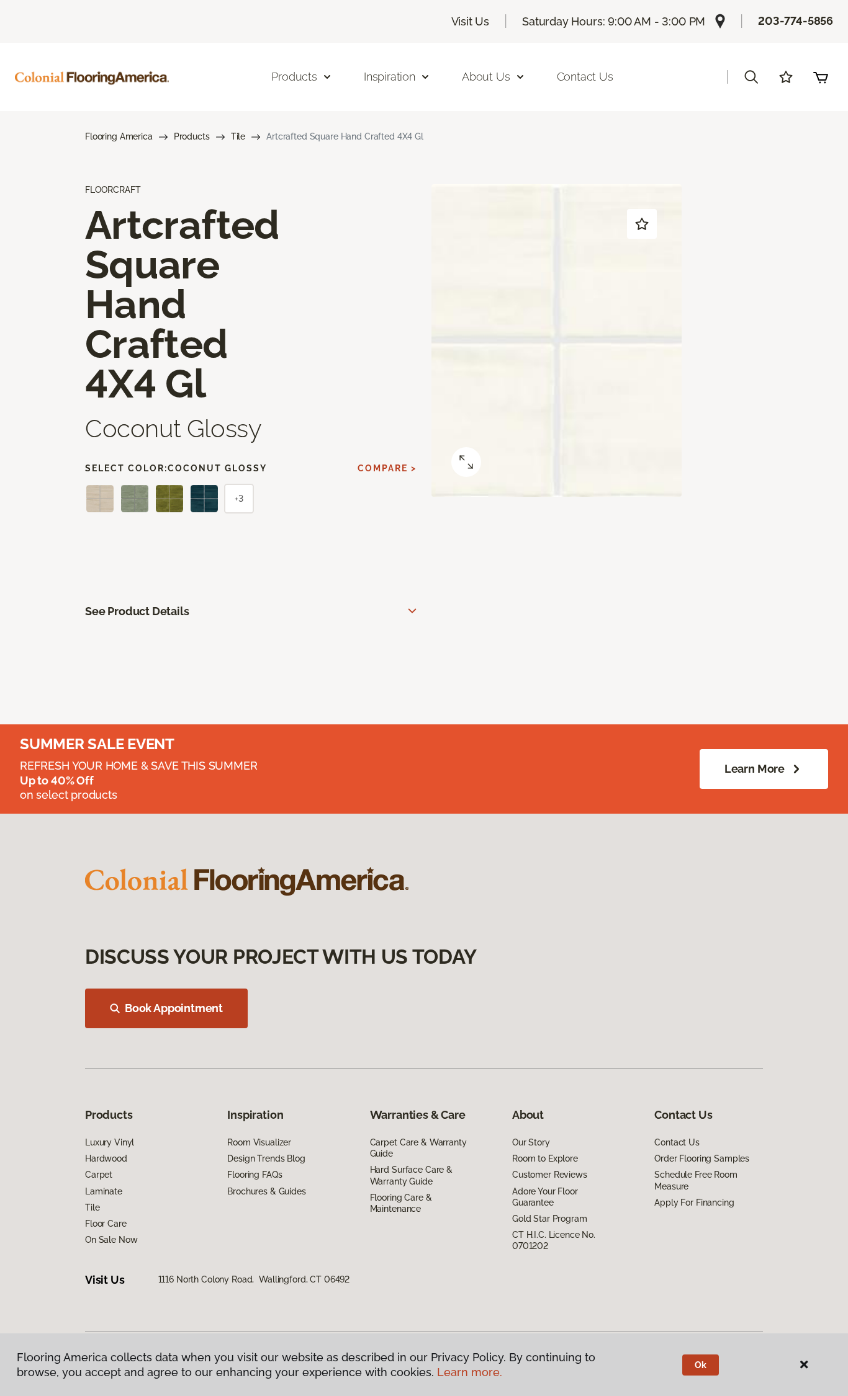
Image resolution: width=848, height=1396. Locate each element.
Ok (700, 1365)
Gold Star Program (549, 1219)
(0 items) (820, 76)
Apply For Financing (694, 1202)
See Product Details (137, 611)
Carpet (98, 1175)
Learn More (754, 768)
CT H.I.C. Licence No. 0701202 (553, 1240)
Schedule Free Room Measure (695, 1180)
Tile (238, 136)
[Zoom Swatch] (466, 462)
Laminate (103, 1191)
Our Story (531, 1142)
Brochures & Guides (266, 1191)
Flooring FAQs (254, 1175)
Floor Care (106, 1224)
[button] (751, 76)
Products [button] (294, 76)
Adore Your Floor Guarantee (545, 1196)
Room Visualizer (259, 1142)
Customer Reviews (549, 1175)
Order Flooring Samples (701, 1158)
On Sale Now (111, 1240)
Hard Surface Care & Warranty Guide (411, 1175)
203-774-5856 (795, 20)
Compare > (387, 468)
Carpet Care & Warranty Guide (418, 1147)
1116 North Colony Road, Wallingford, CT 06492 (254, 1279)
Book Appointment (174, 1008)
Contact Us (585, 76)
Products (192, 136)
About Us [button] (486, 76)
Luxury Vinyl (109, 1142)
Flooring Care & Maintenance (401, 1203)
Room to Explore (545, 1158)
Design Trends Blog (266, 1158)
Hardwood (106, 1158)
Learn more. (469, 1372)
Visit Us (470, 21)
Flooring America (119, 136)
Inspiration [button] (389, 76)
